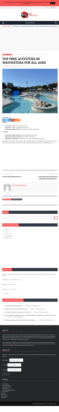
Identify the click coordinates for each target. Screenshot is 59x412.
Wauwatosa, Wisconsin (7, 54)
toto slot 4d (3, 397)
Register (7, 229)
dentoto (3, 393)
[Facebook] (3, 120)
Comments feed (8, 236)
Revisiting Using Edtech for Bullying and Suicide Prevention (20, 320)
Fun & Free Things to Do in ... (12, 177)
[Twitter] (6, 120)
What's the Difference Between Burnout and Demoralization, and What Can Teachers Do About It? (30, 315)
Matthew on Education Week (13, 300)
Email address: (5, 279)
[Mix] (18, 120)
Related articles (7, 199)
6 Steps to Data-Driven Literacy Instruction (16, 309)
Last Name (4, 289)
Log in (6, 231)
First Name (4, 284)
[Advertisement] (30, 39)
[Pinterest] (12, 120)
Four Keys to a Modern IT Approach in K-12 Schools (18, 312)
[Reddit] (15, 120)
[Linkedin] (9, 120)
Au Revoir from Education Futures (14, 305)
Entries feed (8, 233)
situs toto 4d (4, 394)
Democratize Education (8, 65)
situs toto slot (4, 396)
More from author (17, 199)
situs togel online (5, 391)
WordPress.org (8, 238)
